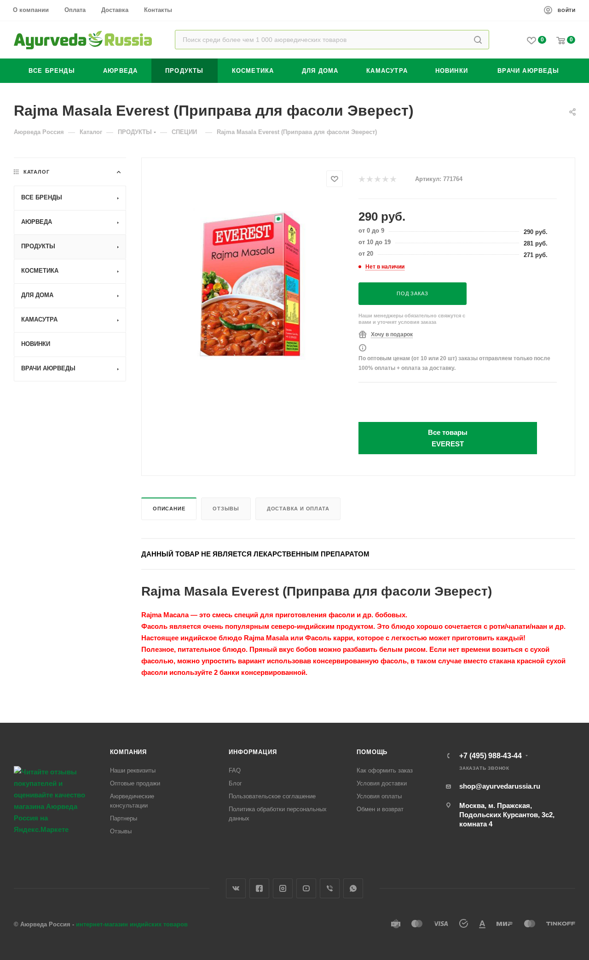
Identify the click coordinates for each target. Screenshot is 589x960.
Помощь (372, 752)
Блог (235, 783)
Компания (128, 752)
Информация (253, 752)
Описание (169, 508)
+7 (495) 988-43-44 (490, 756)
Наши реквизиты (133, 770)
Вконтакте (236, 888)
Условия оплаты (379, 796)
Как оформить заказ (385, 770)
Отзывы (226, 508)
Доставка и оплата (298, 508)
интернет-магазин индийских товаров (132, 924)
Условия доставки (382, 783)
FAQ (235, 770)
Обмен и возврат (380, 809)
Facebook (259, 888)
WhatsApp (353, 888)
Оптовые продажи (135, 783)
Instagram (283, 888)
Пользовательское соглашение (272, 796)
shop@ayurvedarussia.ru (499, 786)
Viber (330, 888)
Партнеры (123, 818)
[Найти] (478, 39)
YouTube (306, 888)
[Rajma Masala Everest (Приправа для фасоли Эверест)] (250, 286)
